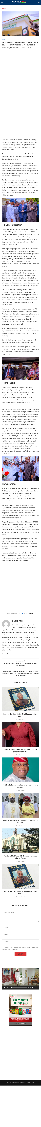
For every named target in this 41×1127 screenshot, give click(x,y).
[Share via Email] (32, 614)
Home (4, 8)
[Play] (5, 988)
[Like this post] (23, 614)
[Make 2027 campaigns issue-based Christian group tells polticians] (20, 734)
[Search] (39, 2)
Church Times (14, 48)
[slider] (19, 987)
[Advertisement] (20, 72)
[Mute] (33, 988)
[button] (20, 979)
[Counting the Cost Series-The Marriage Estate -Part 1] (20, 876)
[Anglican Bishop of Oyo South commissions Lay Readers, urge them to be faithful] (20, 805)
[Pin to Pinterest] (30, 614)
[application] (20, 979)
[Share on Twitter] (28, 614)
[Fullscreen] (36, 988)
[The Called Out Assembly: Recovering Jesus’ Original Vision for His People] (20, 840)
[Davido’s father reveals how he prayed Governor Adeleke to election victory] (20, 769)
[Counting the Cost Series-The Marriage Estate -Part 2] (20, 699)
